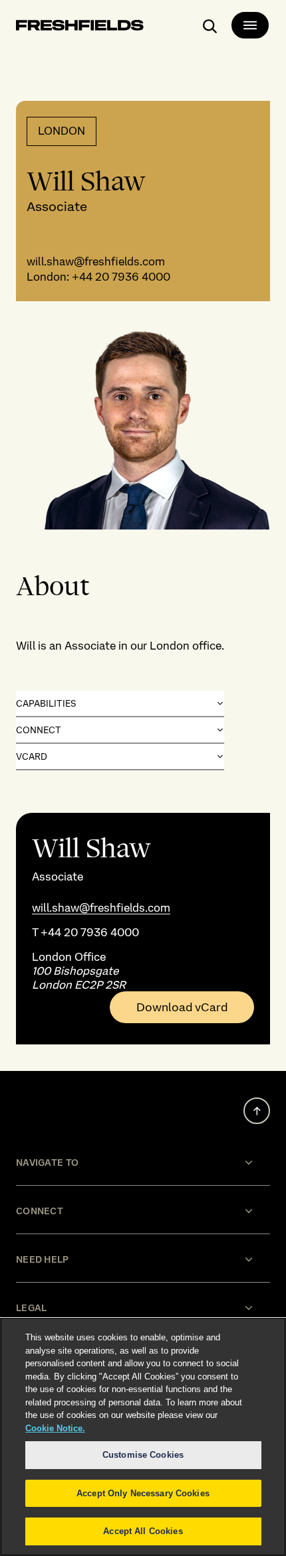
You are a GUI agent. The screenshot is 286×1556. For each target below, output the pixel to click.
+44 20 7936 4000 (121, 276)
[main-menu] (250, 25)
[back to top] (256, 1110)
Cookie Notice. (55, 1428)
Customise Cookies (143, 1455)
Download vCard (181, 1007)
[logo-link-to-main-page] (80, 27)
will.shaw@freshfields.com (96, 261)
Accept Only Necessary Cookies (143, 1493)
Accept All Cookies (142, 1531)
